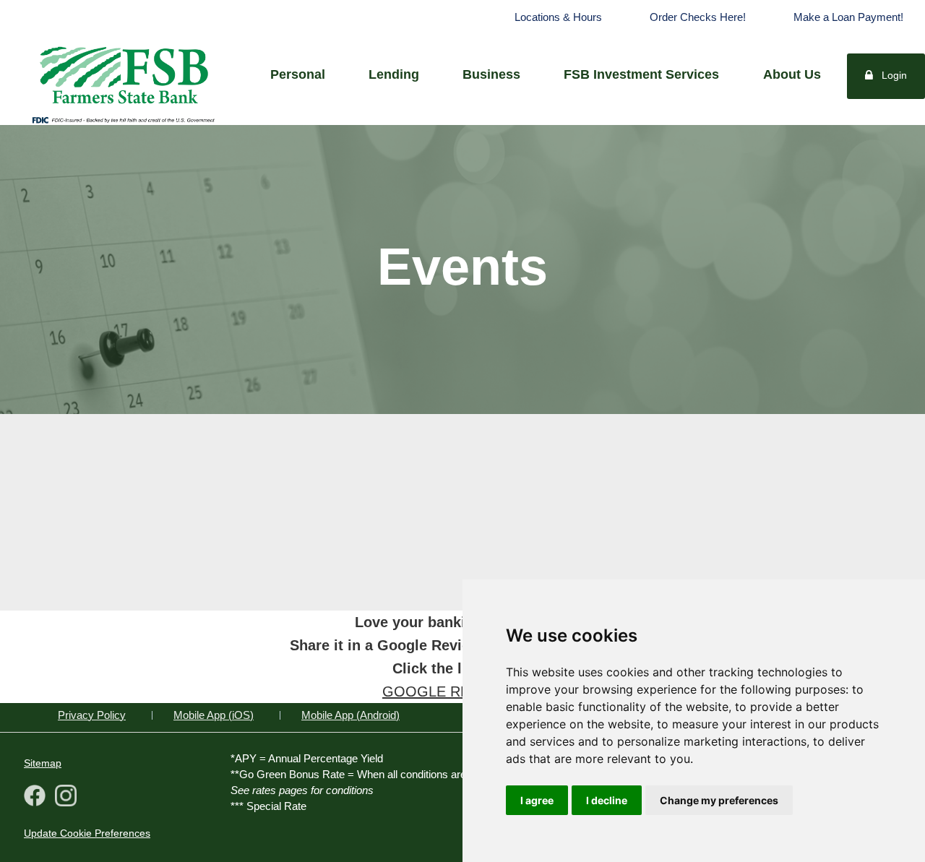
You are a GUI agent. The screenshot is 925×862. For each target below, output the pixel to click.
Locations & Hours (558, 17)
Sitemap (42, 763)
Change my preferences (719, 800)
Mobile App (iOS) (213, 715)
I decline (606, 800)
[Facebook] (35, 797)
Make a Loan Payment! (848, 17)
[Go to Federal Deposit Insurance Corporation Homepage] (123, 119)
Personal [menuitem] (297, 74)
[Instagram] (63, 797)
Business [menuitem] (491, 74)
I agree (537, 800)
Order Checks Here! (698, 17)
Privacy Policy (92, 715)
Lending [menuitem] (394, 74)
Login (894, 75)
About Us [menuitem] (792, 74)
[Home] (123, 73)
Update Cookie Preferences (87, 833)
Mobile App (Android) (350, 715)
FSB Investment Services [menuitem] (641, 74)
